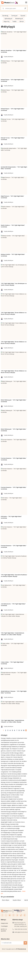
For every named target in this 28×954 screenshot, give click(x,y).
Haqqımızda (4, 923)
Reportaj (6, 21)
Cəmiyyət (14, 16)
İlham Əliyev (5, 900)
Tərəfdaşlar (4, 926)
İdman (21, 21)
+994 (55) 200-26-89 (20, 929)
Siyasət (22, 16)
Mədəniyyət (19, 18)
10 (23, 730)
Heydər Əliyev (17, 900)
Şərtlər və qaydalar (4, 930)
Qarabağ (5, 16)
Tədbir (14, 21)
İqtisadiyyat (8, 18)
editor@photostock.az (21, 932)
